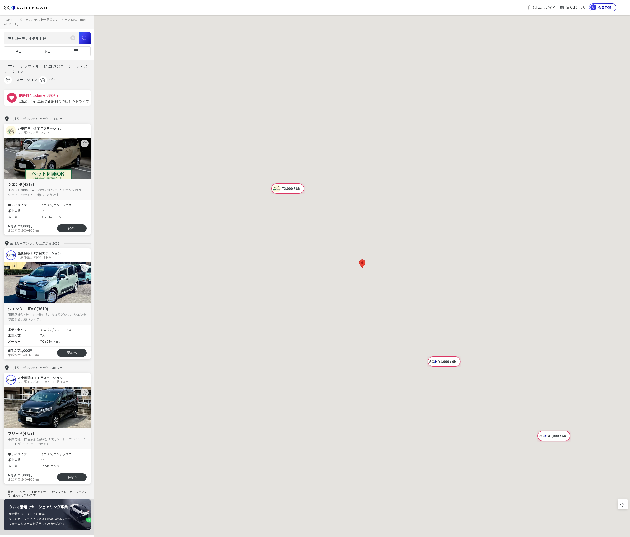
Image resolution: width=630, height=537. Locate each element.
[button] (362, 263)
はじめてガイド (544, 7)
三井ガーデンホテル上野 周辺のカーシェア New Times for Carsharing (47, 21)
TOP (7, 19)
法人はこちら (575, 7)
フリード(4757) (21, 433)
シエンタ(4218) (21, 184)
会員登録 (604, 7)
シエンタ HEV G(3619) (28, 308)
